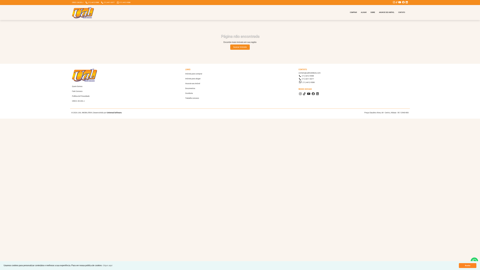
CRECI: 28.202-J (78, 101)
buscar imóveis (240, 47)
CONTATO (401, 12)
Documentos (190, 88)
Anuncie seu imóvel (192, 83)
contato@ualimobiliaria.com (309, 73)
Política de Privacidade (81, 96)
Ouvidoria (189, 93)
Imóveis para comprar (193, 74)
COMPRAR (353, 12)
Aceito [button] (467, 265)
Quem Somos (77, 86)
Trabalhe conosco (192, 98)
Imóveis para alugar (193, 79)
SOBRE (372, 12)
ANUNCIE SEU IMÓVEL (386, 12)
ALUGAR (363, 12)
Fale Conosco (77, 91)
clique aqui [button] (107, 265)
